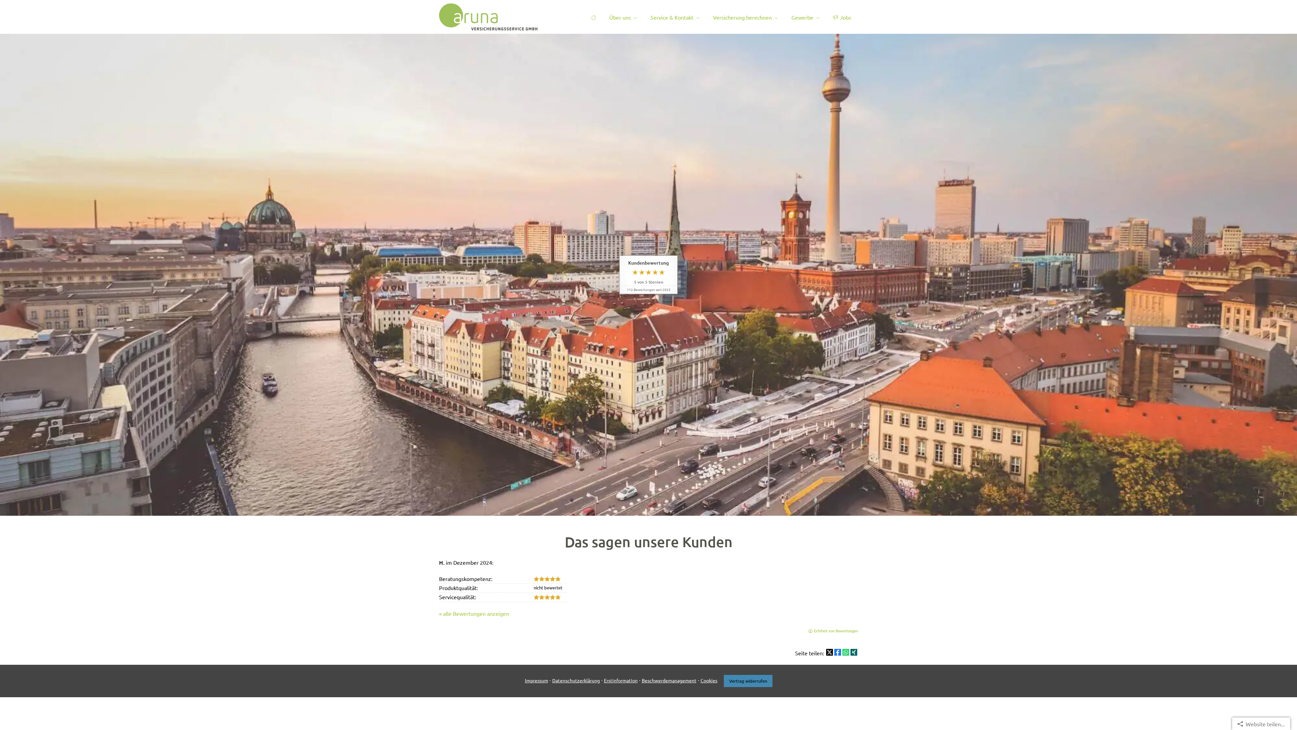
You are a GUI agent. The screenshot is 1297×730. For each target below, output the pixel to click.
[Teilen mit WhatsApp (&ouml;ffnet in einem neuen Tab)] (845, 652)
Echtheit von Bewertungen (836, 630)
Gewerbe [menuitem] (802, 17)
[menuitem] (593, 17)
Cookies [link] (709, 680)
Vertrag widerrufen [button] (748, 681)
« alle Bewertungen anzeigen (474, 613)
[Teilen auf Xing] (853, 652)
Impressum (536, 680)
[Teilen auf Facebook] (837, 652)
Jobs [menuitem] (845, 17)
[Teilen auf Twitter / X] (829, 652)
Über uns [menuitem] (620, 17)
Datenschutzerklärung (576, 680)
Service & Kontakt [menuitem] (672, 17)
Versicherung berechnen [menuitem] (742, 17)
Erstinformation (621, 680)
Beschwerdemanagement (669, 680)
